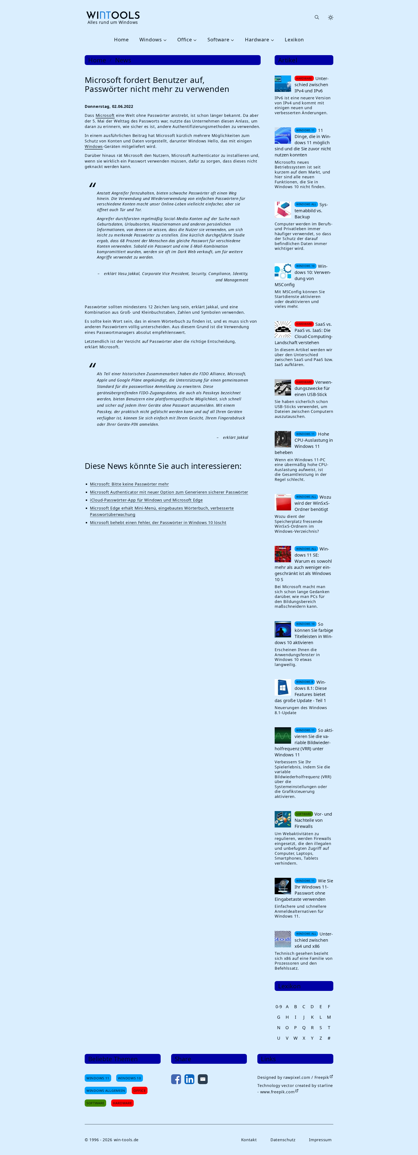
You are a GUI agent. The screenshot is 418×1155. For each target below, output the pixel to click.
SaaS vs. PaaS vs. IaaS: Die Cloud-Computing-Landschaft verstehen (303, 333)
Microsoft (105, 115)
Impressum (320, 1139)
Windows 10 (129, 1078)
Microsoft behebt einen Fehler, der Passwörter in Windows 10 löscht (158, 522)
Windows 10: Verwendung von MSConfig (303, 275)
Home (121, 40)
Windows (150, 40)
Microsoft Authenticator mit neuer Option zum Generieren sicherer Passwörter (169, 492)
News (123, 60)
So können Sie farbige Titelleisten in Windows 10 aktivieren (304, 633)
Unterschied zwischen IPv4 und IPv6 (311, 84)
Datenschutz (282, 1139)
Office (184, 40)
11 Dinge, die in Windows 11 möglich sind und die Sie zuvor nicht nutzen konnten (303, 142)
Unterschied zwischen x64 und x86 (314, 940)
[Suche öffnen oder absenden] (316, 17)
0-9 (279, 1007)
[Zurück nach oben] (407, 1144)
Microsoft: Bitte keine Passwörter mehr (129, 484)
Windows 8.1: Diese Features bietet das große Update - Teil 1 (301, 691)
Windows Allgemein (105, 1090)
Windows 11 (97, 1078)
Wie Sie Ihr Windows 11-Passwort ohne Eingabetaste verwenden (304, 890)
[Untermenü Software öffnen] (232, 40)
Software (218, 40)
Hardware (257, 40)
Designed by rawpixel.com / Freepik (293, 1077)
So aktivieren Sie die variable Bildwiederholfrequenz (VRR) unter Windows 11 (304, 742)
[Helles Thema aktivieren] (330, 17)
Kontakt (249, 1139)
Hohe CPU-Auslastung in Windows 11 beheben (304, 443)
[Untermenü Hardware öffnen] (271, 40)
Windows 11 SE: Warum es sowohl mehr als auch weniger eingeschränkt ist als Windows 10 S (303, 564)
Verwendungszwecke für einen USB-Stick (313, 388)
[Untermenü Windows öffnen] (164, 40)
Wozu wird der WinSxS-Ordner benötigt (313, 503)
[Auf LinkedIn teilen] (189, 1080)
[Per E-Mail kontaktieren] (203, 1080)
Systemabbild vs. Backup (311, 211)
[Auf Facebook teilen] (176, 1080)
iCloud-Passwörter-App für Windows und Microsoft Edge (146, 500)
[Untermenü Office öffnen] (194, 40)
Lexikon (294, 40)
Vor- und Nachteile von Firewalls (313, 820)
